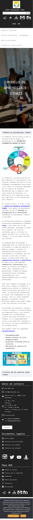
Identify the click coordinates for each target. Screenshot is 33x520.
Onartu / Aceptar (13, 516)
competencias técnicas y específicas (16, 260)
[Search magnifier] (29, 13)
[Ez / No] (30, 508)
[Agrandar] (28, 148)
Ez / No (23, 516)
